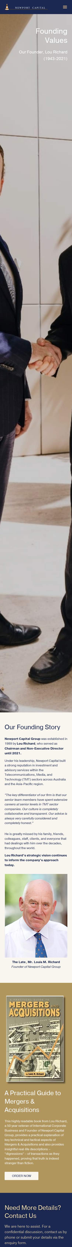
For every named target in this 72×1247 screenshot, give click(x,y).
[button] (65, 7)
